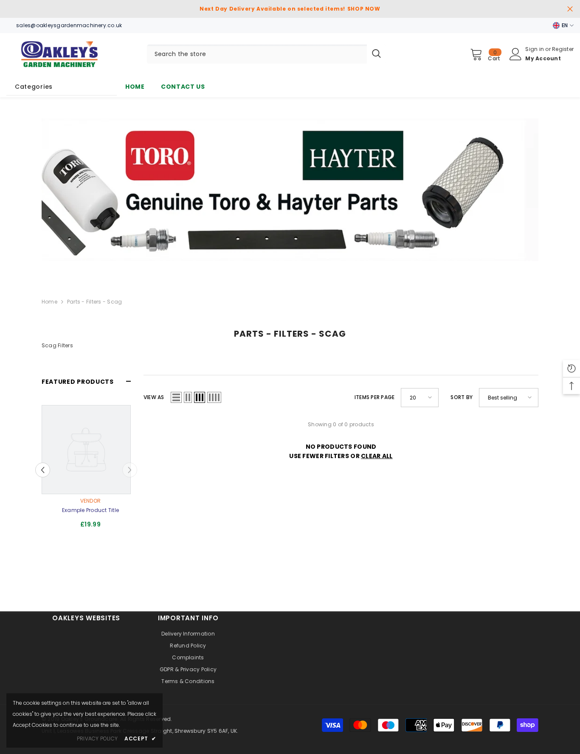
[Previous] (42, 469)
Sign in (535, 49)
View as (154, 397)
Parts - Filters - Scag (94, 301)
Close (570, 9)
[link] (290, 189)
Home (49, 301)
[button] (176, 397)
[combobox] (257, 54)
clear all (377, 456)
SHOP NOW (363, 8)
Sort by (461, 397)
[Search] (266, 54)
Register (563, 49)
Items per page (374, 397)
